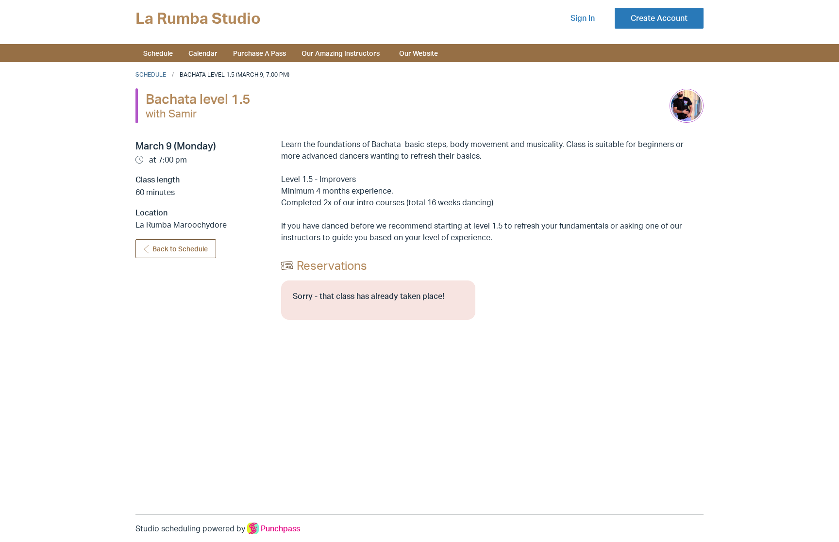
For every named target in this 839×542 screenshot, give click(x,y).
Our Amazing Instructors (341, 53)
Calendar (203, 53)
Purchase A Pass (259, 53)
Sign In (583, 18)
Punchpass (280, 528)
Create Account (659, 18)
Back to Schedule (180, 249)
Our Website (418, 53)
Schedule (158, 53)
